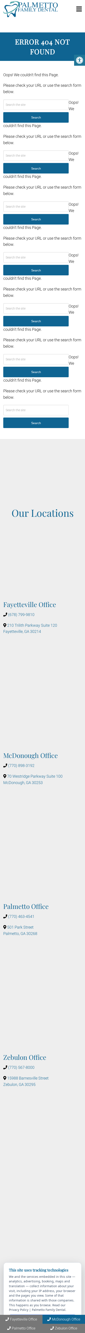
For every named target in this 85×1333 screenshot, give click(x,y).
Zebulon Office (66, 1328)
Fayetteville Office (23, 1319)
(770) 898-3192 (21, 765)
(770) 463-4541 (21, 916)
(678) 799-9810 (21, 614)
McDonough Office (66, 1319)
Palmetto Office (23, 1328)
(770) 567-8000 (21, 1067)
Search (36, 423)
